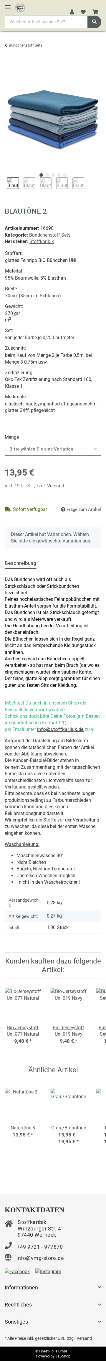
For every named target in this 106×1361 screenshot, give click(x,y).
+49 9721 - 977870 (40, 1247)
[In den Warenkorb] (9, 63)
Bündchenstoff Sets (49, 235)
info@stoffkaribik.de (60, 729)
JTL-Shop (62, 1356)
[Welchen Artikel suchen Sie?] (94, 22)
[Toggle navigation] (8, 4)
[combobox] (53, 449)
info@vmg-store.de (40, 1258)
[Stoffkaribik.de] (20, 6)
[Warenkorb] (95, 12)
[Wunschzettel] (83, 12)
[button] (72, 12)
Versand (55, 486)
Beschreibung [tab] (20, 563)
